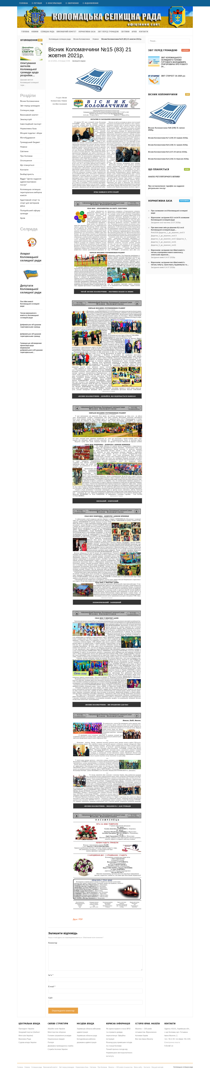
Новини (34, 32)
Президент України (26, 1029)
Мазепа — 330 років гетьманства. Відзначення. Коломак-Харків (146, 1032)
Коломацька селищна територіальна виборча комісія (31, 192)
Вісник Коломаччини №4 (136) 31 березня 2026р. (168, 159)
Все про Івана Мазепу (144, 1039)
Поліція (51, 1042)
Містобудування (27, 137)
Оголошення (26, 160)
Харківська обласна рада (87, 1036)
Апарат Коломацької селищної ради (30, 257)
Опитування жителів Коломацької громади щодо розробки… (29, 69)
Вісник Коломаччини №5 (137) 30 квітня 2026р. (167, 152)
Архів (134, 32)
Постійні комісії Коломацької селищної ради (29, 304)
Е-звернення (72, 3)
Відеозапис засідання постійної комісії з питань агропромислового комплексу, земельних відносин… (168, 252)
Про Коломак (26, 156)
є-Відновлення (90, 3)
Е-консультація (54, 3)
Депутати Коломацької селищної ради (30, 289)
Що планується (27, 165)
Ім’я (50, 975)
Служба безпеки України (58, 1049)
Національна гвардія (56, 1039)
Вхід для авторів (157, 1067)
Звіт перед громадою (108, 32)
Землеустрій (26, 119)
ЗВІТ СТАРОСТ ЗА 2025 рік (173, 76)
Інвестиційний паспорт (30, 124)
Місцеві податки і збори (31, 133)
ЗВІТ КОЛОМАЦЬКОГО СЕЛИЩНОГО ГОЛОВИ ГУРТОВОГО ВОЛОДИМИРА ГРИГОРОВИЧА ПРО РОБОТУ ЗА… (174, 62)
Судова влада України (27, 1042)
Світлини (125, 32)
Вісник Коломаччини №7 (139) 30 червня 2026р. (168, 138)
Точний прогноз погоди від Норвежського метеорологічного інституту (119, 1052)
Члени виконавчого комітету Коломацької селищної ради (29, 315)
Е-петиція (37, 3)
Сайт (50, 998)
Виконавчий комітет (66, 32)
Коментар (52, 943)
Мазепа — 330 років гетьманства (120, 1067)
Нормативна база (87, 32)
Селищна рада (47, 32)
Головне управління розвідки (59, 1036)
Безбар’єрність (27, 174)
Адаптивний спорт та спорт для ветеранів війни (30, 203)
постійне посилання (60, 104)
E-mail (51, 986)
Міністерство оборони (57, 1032)
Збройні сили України (56, 1029)
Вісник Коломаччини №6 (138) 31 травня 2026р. (168, 145)
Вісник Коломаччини (81, 39)
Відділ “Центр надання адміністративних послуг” (30, 182)
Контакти (143, 32)
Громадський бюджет (30, 142)
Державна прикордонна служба (60, 1046)
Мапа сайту (138, 1067)
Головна (23, 3)
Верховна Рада (25, 1039)
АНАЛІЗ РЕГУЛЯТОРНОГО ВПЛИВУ (164, 177)
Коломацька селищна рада (60, 39)
